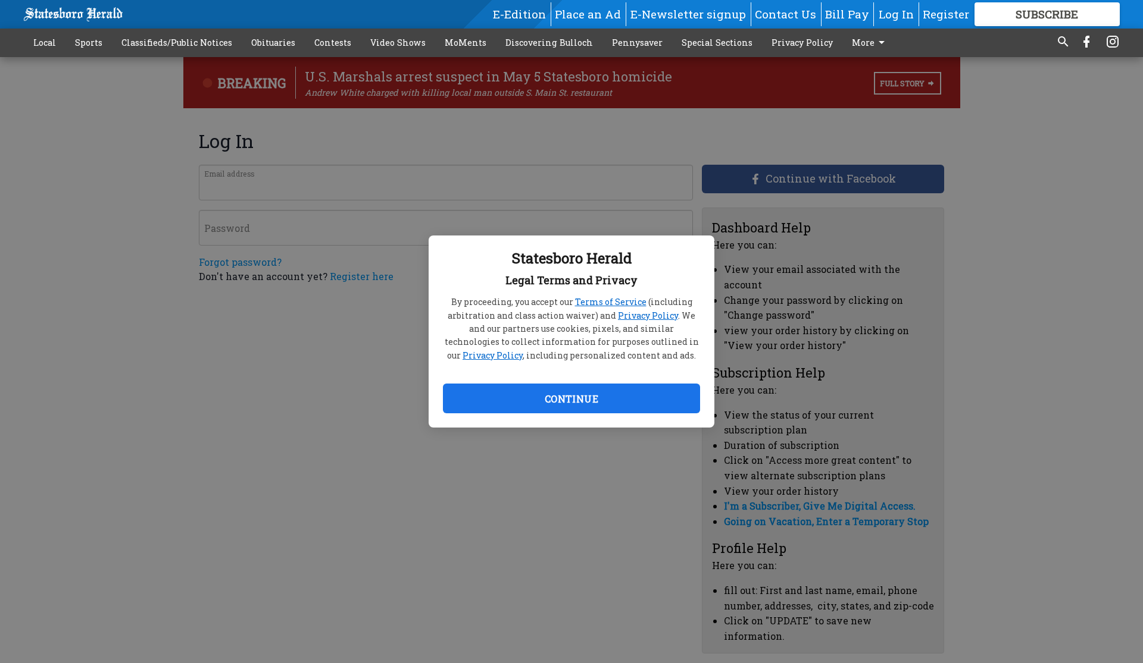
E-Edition (519, 14)
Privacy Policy (648, 315)
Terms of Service (611, 301)
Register (946, 14)
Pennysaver (637, 42)
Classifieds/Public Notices (176, 42)
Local (44, 42)
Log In (896, 14)
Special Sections (717, 42)
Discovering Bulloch (549, 42)
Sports (88, 42)
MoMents (465, 42)
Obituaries (273, 42)
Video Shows (398, 42)
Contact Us (785, 14)
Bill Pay (847, 14)
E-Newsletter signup (688, 14)
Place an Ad (588, 14)
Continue (571, 398)
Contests (332, 42)
